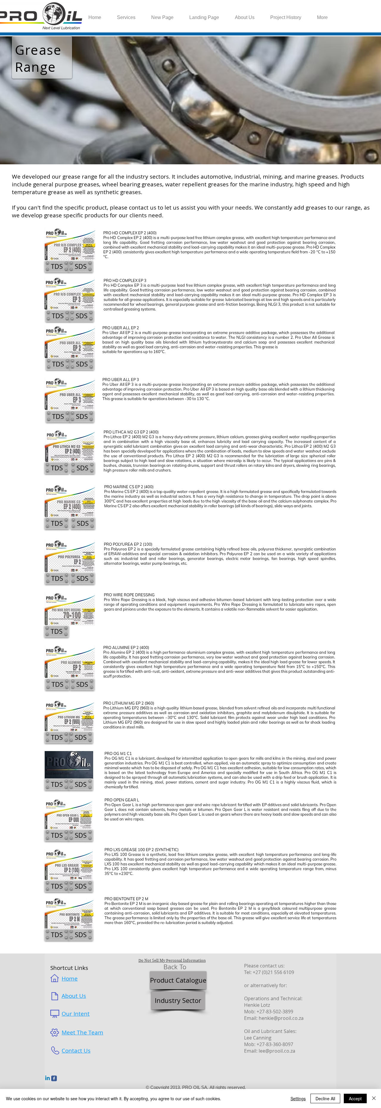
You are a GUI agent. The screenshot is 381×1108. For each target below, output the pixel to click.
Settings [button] (298, 1098)
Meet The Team (82, 1032)
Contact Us (76, 1050)
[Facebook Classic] (54, 1078)
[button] (80, 266)
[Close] (373, 1098)
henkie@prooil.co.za (281, 1018)
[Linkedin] (47, 1078)
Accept (355, 1098)
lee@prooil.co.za (277, 1051)
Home (70, 978)
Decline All (325, 1098)
